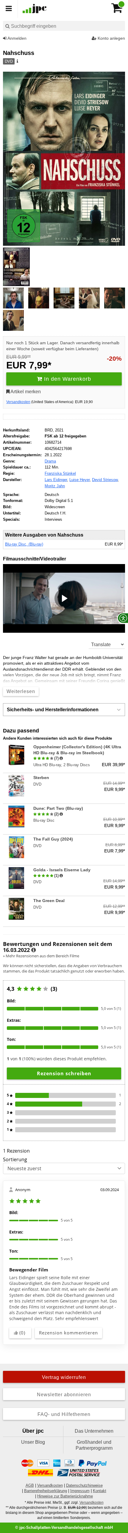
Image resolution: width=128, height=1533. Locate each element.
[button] (64, 598)
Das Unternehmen (94, 1431)
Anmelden (16, 38)
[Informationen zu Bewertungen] (33, 950)
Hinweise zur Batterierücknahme (65, 1496)
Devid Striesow (105, 479)
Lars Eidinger (56, 479)
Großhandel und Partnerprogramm (94, 1445)
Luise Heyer (79, 479)
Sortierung (15, 1159)
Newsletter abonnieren (64, 1394)
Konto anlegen (110, 38)
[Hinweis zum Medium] (17, 61)
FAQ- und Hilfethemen (64, 1414)
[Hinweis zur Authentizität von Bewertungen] (61, 758)
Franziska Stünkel (60, 473)
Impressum (80, 1491)
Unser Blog (33, 1442)
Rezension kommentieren (68, 1333)
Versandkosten (18, 402)
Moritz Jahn (55, 486)
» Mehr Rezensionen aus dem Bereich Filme (41, 955)
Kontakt (99, 1491)
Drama (50, 461)
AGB (30, 1485)
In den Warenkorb (66, 379)
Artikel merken (25, 391)
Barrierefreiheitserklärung (45, 1491)
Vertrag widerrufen (64, 1377)
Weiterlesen (21, 691)
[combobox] (64, 26)
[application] (64, 598)
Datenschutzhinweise (84, 1485)
